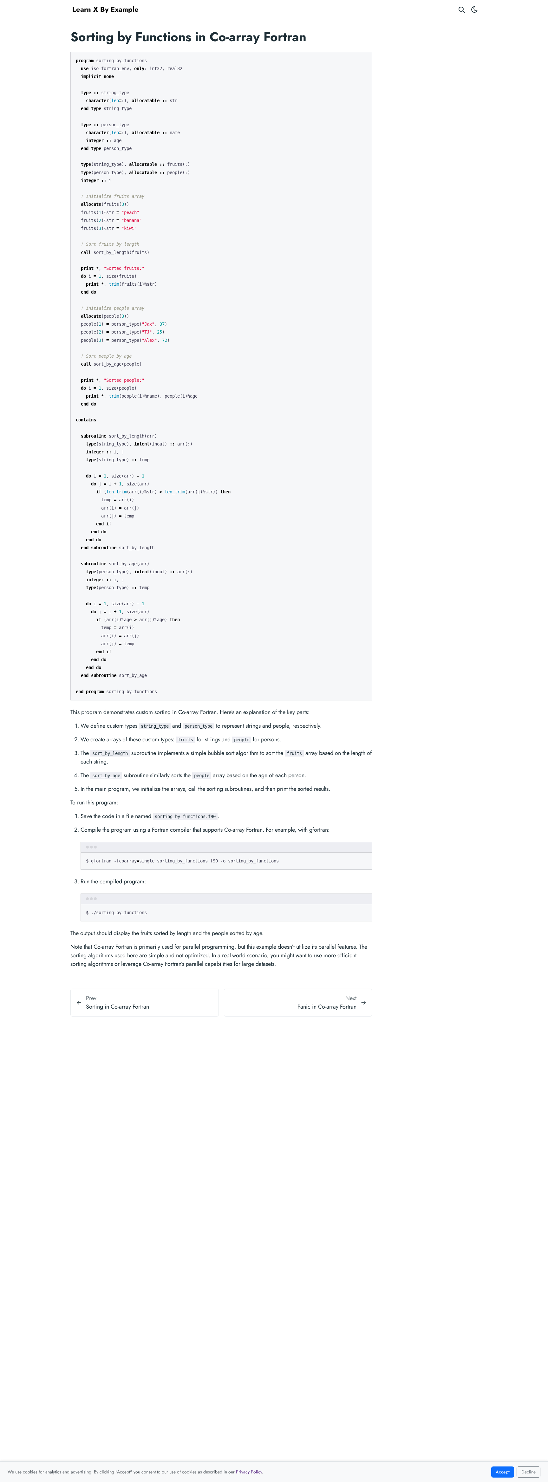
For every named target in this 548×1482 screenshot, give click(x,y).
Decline (528, 1472)
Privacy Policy (249, 1472)
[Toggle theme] (474, 9)
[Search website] (461, 9)
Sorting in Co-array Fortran (117, 1007)
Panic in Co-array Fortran (326, 1007)
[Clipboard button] (364, 59)
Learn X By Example (105, 9)
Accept (503, 1472)
